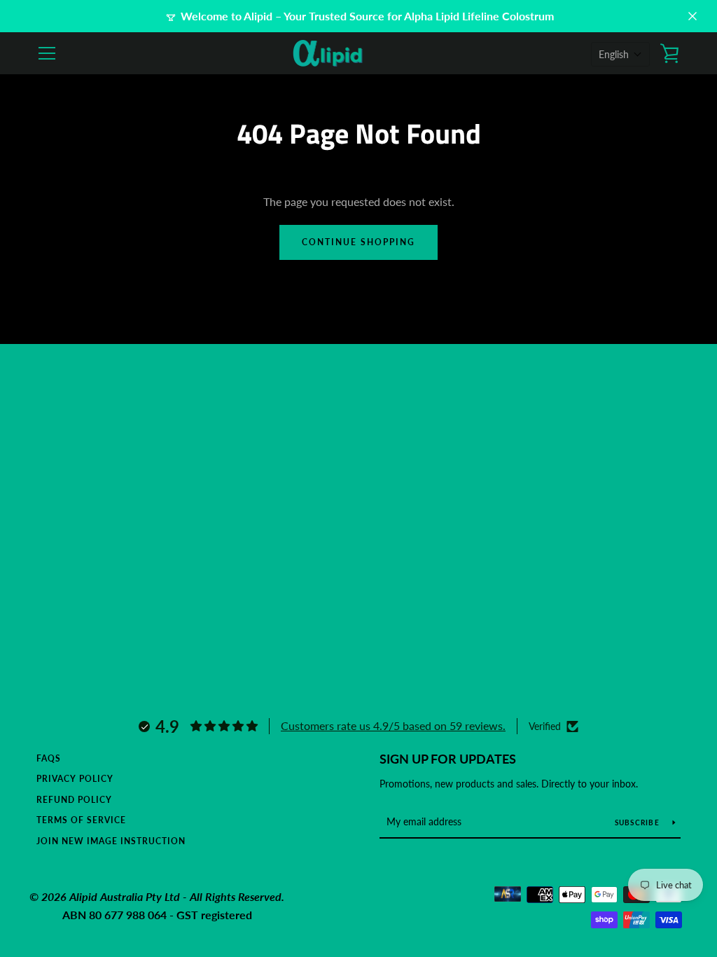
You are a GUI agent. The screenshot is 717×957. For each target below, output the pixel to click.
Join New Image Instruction (111, 841)
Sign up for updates (448, 758)
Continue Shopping (358, 242)
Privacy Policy (74, 778)
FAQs (48, 758)
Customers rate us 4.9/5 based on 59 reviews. (393, 725)
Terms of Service (81, 820)
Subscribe (638, 822)
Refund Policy (74, 799)
